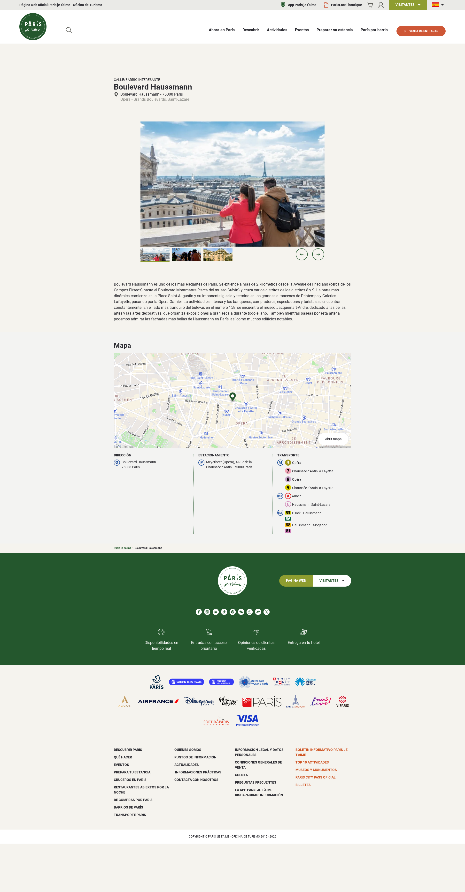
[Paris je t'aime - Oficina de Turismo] (32, 26)
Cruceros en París (130, 780)
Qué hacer (123, 757)
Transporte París (130, 815)
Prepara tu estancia (132, 772)
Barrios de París (128, 807)
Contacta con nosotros (196, 780)
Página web (296, 581)
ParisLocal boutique (346, 5)
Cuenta (241, 775)
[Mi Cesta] (370, 5)
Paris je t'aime (122, 548)
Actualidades (186, 765)
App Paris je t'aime (302, 5)
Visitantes (329, 581)
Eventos (121, 765)
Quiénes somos (187, 750)
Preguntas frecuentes (255, 782)
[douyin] (250, 612)
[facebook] (199, 612)
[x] (267, 612)
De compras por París (133, 800)
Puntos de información (195, 757)
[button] (301, 254)
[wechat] (241, 612)
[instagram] (207, 612)
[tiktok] (224, 612)
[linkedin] (216, 612)
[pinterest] (233, 612)
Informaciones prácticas (197, 772)
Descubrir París (128, 750)
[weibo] (258, 612)
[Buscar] (69, 30)
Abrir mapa (333, 439)
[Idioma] (439, 5)
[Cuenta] (381, 5)
